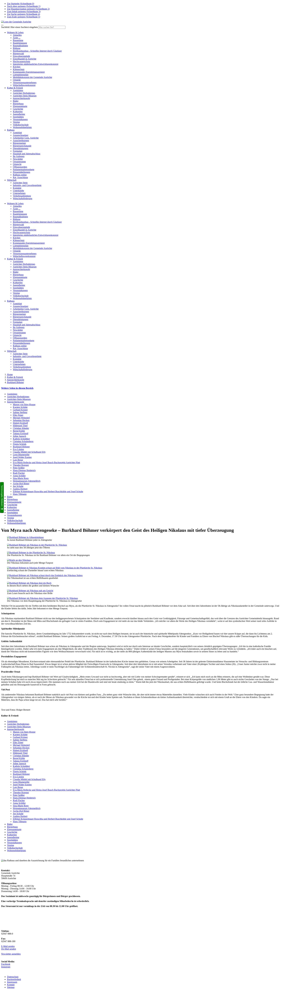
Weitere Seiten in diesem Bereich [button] (17, 388)
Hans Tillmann (19, 494)
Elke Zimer (18, 415)
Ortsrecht (17, 164)
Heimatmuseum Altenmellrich (26, 481)
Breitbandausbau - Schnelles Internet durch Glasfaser (37, 51)
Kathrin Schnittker (21, 439)
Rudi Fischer (19, 473)
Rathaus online (20, 175)
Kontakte (17, 188)
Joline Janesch (19, 436)
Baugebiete (18, 40)
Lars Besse (18, 460)
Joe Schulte (18, 486)
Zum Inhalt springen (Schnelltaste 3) (24, 11)
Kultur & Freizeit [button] (15, 88)
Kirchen (16, 66)
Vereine (16, 122)
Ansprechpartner (20, 135)
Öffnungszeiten (20, 167)
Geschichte (18, 109)
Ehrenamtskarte (20, 106)
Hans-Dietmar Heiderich (24, 470)
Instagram (5, 967)
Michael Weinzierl (21, 417)
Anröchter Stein (20, 182)
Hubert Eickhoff (20, 423)
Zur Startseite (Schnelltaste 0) (20, 3)
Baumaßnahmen (20, 45)
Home (10, 374)
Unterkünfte (18, 190)
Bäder (15, 101)
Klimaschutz (18, 69)
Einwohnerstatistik (21, 56)
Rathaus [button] (10, 130)
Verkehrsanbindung (22, 196)
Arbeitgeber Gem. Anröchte (26, 138)
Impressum (12, 982)
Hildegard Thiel (20, 425)
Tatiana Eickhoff (20, 433)
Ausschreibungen (21, 140)
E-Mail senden (8, 946)
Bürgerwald (18, 53)
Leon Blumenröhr (21, 454)
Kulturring (18, 111)
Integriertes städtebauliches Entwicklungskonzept (35, 64)
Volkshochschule (21, 124)
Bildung (16, 48)
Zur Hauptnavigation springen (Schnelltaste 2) (28, 9)
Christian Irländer (21, 428)
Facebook (5, 964)
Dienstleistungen (20, 148)
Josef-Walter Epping (22, 457)
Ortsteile (17, 80)
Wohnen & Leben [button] (15, 32)
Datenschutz (12, 976)
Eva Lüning (18, 449)
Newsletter (18, 159)
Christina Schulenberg (23, 441)
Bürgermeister (19, 143)
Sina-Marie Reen (21, 478)
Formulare (17, 151)
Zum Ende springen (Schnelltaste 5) (23, 17)
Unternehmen (19, 193)
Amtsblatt (17, 132)
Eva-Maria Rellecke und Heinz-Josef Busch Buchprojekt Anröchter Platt (46, 462)
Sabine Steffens (20, 412)
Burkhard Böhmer (15, 382)
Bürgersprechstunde (22, 146)
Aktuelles (17, 35)
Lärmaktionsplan (20, 74)
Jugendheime (19, 114)
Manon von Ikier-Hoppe (24, 404)
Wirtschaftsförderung (22, 198)
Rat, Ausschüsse (20, 177)
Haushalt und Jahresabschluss (26, 153)
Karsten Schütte (20, 407)
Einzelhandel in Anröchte (24, 59)
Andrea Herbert (20, 489)
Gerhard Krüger (20, 410)
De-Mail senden (8, 949)
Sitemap (10, 987)
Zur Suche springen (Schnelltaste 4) (23, 14)
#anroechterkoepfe (21, 98)
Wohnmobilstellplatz (22, 127)
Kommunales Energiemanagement (29, 72)
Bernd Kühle (19, 431)
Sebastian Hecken (21, 420)
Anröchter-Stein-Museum (24, 95)
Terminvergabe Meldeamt (2, 496)
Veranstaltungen (20, 119)
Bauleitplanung (20, 43)
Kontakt (10, 984)
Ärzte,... (16, 37)
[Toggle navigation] (2, 25)
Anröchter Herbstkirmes (24, 93)
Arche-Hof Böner (21, 483)
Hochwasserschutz (21, 61)
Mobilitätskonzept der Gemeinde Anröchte (32, 77)
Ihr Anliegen (18, 156)
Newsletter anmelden (11, 954)
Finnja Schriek (19, 444)
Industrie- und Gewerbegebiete (27, 185)
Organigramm (19, 161)
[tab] (140, 388)
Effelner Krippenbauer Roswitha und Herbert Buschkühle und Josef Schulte (48, 491)
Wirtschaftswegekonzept (24, 85)
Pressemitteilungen (21, 172)
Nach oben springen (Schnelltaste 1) (23, 6)
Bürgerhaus (18, 103)
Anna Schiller (19, 475)
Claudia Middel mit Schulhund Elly (29, 452)
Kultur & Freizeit (15, 377)
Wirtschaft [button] (11, 180)
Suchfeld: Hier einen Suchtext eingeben (19, 27)
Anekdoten (18, 90)
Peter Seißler (19, 468)
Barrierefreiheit (14, 979)
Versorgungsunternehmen (24, 82)
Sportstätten (18, 117)
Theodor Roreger (21, 465)
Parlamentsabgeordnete (23, 169)
